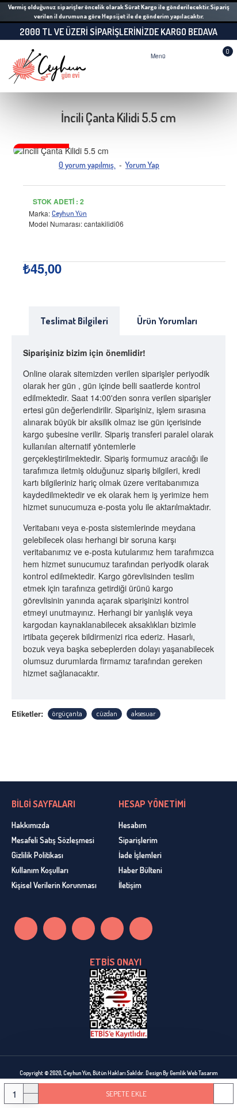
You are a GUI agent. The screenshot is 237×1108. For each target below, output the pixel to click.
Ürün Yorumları (167, 321)
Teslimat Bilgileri (74, 321)
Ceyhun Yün (69, 213)
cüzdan (106, 713)
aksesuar (143, 713)
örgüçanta (67, 713)
